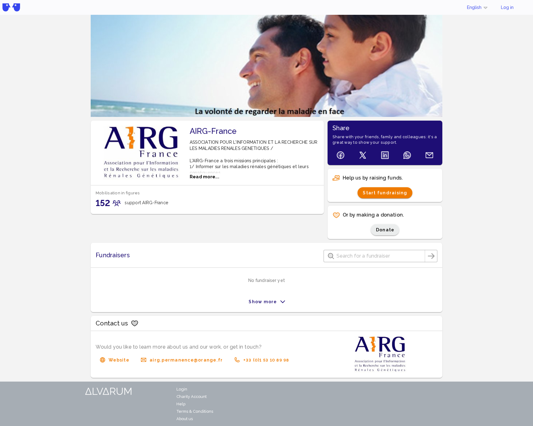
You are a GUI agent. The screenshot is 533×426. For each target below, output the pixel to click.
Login (181, 389)
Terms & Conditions (194, 411)
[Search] (431, 256)
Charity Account (191, 396)
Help (180, 404)
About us (184, 418)
